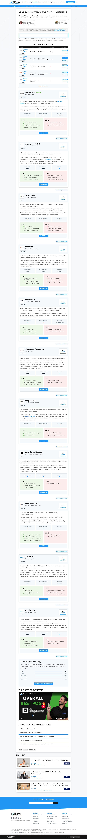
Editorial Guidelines (65, 818)
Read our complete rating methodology (43, 683)
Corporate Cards (39, 778)
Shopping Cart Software (51, 823)
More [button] (64, 2)
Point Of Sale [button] (35, 2)
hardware (48, 159)
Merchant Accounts (51, 814)
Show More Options (43, 85)
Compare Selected (75, 837)
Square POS (25, 49)
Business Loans (36, 818)
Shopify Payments (30, 416)
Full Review (63, 96)
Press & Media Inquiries (66, 819)
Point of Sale (18, 6)
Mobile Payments (48, 790)
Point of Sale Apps (50, 819)
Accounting (35, 819)
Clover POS (25, 64)
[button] (44, 729)
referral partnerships (59, 29)
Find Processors (70, 2)
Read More (64, 60)
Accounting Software (51, 821)
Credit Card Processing (40, 764)
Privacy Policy (64, 823)
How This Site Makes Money (67, 821)
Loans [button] (40, 2)
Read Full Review (43, 132)
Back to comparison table (62, 138)
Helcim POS (25, 78)
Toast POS (25, 71)
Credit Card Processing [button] (27, 2)
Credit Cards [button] (44, 2)
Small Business (36, 823)
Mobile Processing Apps (52, 816)
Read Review (64, 50)
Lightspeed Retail (25, 57)
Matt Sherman (63, 22)
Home (11, 6)
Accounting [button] (60, 2)
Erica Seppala (27, 22)
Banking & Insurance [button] (52, 2)
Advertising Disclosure (18, 832)
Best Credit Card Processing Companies (50, 760)
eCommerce (35, 821)
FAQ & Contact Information (67, 814)
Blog (14, 6)
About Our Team (65, 816)
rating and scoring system (59, 30)
